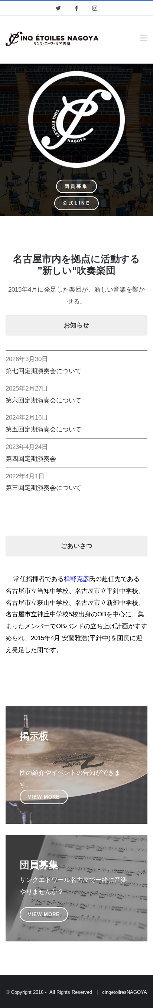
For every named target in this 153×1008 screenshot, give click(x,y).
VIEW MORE (44, 797)
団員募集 (76, 186)
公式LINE (77, 203)
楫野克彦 (76, 578)
